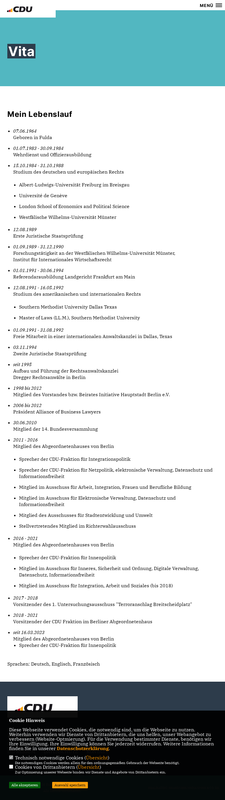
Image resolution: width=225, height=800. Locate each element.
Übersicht (97, 758)
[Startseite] (42, 707)
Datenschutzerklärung (83, 748)
